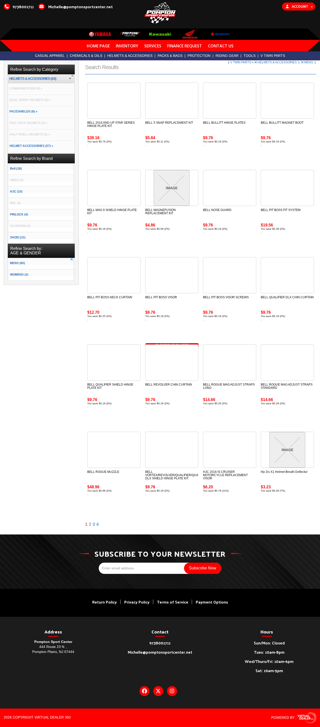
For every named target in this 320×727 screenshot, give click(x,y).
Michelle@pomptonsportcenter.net (160, 652)
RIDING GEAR (227, 56)
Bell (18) (16, 168)
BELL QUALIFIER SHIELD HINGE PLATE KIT (110, 386)
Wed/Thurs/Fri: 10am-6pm (269, 661)
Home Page (98, 46)
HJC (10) (16, 191)
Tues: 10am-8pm (269, 652)
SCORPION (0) (20, 226)
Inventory (127, 46)
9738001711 (159, 642)
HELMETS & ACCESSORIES (129, 56)
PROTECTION (199, 56)
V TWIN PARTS (272, 56)
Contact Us (221, 46)
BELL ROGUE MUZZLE (103, 472)
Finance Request (184, 46)
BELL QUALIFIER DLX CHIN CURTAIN (287, 297)
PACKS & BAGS (170, 56)
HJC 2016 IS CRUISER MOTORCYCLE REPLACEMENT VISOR (225, 475)
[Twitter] (158, 691)
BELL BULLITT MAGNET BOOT (282, 122)
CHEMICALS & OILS (86, 56)
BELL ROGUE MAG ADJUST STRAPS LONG (229, 386)
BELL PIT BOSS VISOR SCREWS (226, 297)
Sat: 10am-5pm (269, 670)
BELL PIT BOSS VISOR (161, 297)
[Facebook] (145, 691)
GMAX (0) (17, 180)
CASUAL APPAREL (50, 56)
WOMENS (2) (19, 274)
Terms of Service (172, 602)
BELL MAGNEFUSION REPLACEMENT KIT (160, 211)
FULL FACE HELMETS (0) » (28, 123)
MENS (309, 62)
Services (152, 46)
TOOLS (250, 56)
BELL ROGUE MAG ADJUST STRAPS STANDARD (286, 386)
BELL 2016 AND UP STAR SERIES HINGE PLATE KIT (111, 124)
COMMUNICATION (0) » (25, 88)
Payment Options (212, 602)
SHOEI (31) (18, 237)
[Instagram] (172, 691)
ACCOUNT (300, 6)
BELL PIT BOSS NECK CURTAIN (109, 297)
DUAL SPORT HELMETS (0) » (29, 100)
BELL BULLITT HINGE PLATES (224, 122)
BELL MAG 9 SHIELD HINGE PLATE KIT (112, 211)
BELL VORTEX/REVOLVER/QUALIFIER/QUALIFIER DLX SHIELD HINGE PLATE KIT (176, 475)
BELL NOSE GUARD (217, 210)
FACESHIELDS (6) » (23, 111)
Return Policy (104, 602)
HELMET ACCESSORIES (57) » (30, 146)
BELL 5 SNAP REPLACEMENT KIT (169, 122)
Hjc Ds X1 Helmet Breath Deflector (284, 472)
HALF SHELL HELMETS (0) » (29, 134)
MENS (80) (17, 263)
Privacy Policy (137, 602)
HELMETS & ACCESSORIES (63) (32, 79)
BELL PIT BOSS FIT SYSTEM (280, 210)
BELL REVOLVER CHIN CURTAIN (168, 384)
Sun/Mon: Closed (269, 642)
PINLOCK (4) (19, 214)
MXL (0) (15, 203)
